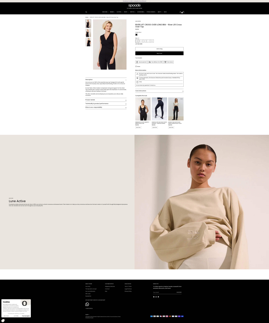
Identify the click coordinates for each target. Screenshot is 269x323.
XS (137, 41)
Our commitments (90, 291)
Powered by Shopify (89, 317)
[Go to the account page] (179, 12)
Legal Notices (128, 289)
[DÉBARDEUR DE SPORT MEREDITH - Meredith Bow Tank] (143, 108)
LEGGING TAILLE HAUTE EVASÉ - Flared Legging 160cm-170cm (174, 123)
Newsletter (88, 296)
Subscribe (179, 292)
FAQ (106, 291)
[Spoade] (134, 5)
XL (152, 41)
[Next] (149, 1)
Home (86, 17)
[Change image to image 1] (88, 23)
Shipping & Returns (110, 286)
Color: (138, 32)
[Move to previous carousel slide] (179, 275)
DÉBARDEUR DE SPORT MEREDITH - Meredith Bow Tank (142, 123)
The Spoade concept (91, 289)
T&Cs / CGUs (128, 286)
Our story (87, 286)
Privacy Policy (128, 291)
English (86, 314)
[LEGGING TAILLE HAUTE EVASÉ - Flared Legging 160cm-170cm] (176, 108)
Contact (107, 289)
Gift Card (87, 293)
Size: (137, 38)
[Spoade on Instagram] (156, 297)
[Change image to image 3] (88, 42)
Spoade (94, 316)
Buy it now (159, 53)
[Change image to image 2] (88, 33)
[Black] (136, 35)
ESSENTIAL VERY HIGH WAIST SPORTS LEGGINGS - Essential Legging (159, 123)
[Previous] (119, 1)
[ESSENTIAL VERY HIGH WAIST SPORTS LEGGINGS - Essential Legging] (159, 108)
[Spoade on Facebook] (154, 297)
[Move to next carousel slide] (182, 275)
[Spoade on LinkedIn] (158, 297)
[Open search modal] (86, 12)
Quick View (138, 127)
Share (138, 66)
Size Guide (139, 43)
